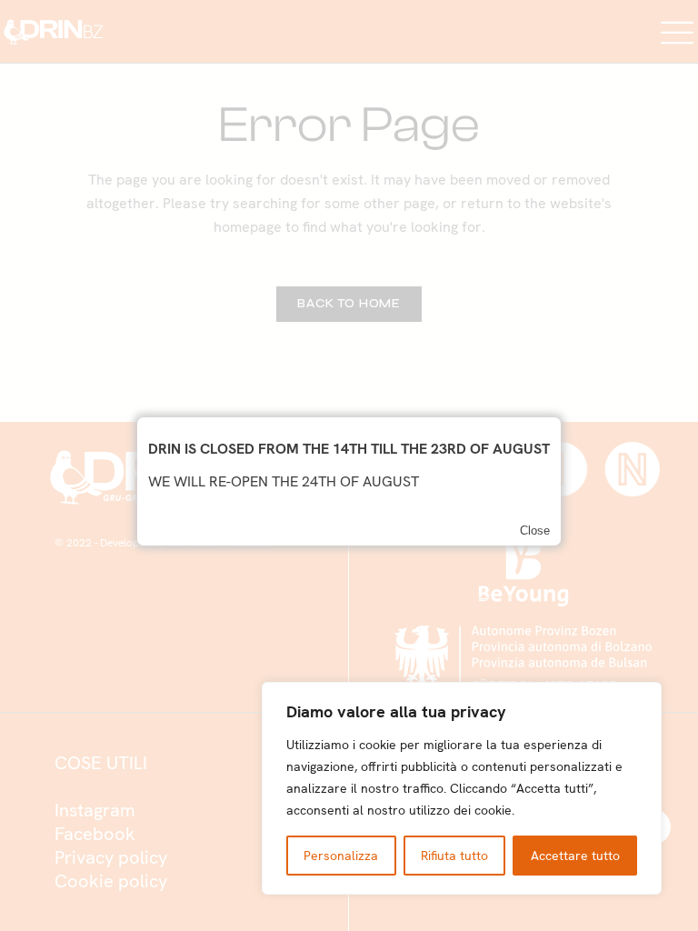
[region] (462, 788)
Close (535, 530)
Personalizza (341, 855)
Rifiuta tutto (454, 855)
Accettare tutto (575, 855)
